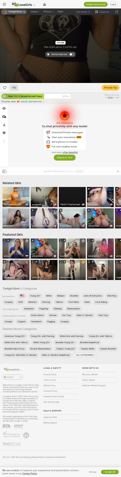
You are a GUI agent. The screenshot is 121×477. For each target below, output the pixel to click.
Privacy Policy (49, 374)
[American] (22, 295)
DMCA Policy (49, 385)
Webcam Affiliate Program (94, 385)
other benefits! (70, 152)
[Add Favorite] (5, 88)
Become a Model (90, 374)
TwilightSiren (11, 288)
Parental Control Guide (53, 396)
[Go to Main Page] (24, 4)
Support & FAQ (50, 417)
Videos (35, 11)
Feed (60, 11)
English (10, 377)
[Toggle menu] (4, 4)
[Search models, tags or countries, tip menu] (116, 11)
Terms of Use (49, 380)
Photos (48, 11)
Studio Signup (88, 380)
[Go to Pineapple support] (26, 435)
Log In (113, 4)
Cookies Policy (50, 391)
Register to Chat (64, 157)
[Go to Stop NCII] (12, 444)
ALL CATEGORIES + (85, 355)
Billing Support (50, 423)
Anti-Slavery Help (51, 402)
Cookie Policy (29, 473)
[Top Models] (44, 4)
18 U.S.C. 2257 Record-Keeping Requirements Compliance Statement (34, 457)
